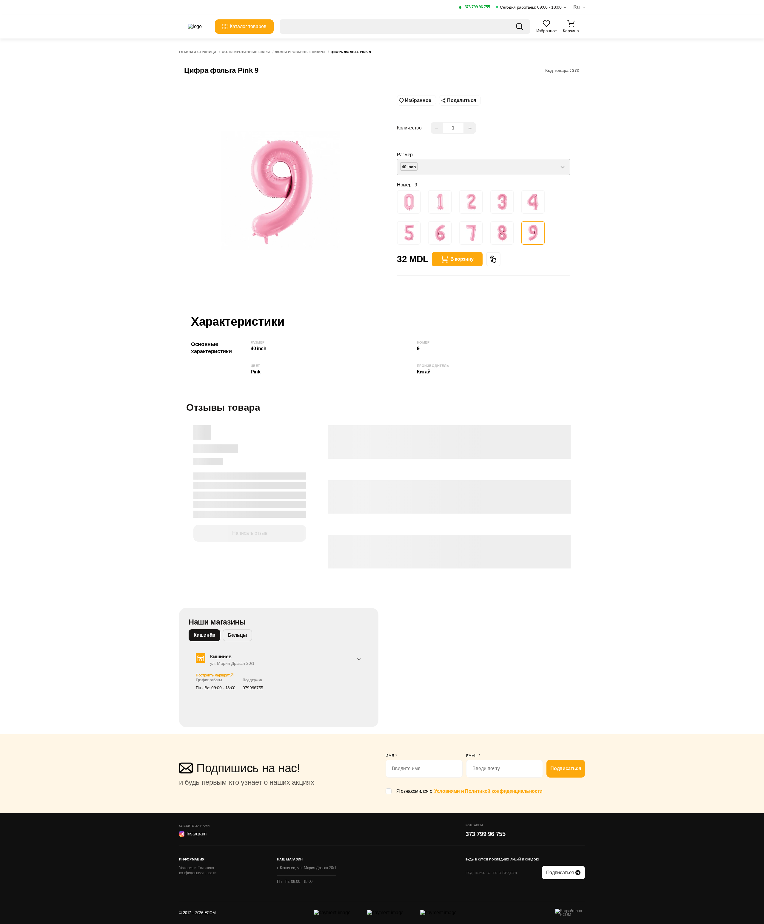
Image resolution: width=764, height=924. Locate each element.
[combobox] (483, 167)
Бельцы (237, 635)
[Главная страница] (198, 26)
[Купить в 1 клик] (493, 259)
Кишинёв (204, 635)
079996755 (253, 687)
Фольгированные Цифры (300, 52)
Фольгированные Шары (246, 52)
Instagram (197, 833)
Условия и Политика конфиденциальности (197, 870)
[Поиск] (519, 26)
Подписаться (565, 768)
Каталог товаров (248, 26)
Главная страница (197, 52)
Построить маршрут (213, 675)
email (473, 756)
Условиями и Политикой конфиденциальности (488, 791)
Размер (405, 154)
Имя (391, 756)
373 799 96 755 (477, 7)
